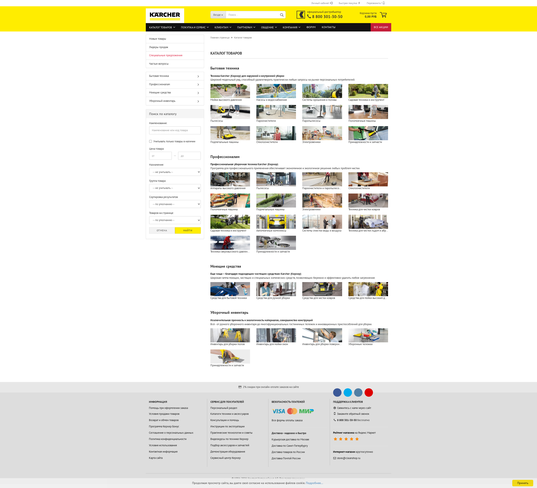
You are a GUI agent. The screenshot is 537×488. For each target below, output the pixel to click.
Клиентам (221, 27)
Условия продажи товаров (164, 414)
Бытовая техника (224, 68)
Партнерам (244, 27)
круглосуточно (353, 452)
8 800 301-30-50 (327, 16)
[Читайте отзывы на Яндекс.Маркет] (346, 439)
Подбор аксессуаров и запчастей (229, 445)
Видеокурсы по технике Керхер (229, 439)
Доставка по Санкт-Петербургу (290, 445)
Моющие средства (225, 266)
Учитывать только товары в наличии (174, 141)
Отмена (162, 230)
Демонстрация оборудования (227, 451)
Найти (187, 230)
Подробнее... (314, 483)
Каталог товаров (160, 27)
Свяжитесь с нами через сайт (354, 408)
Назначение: (156, 164)
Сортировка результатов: (163, 197)
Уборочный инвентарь (229, 312)
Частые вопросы (159, 63)
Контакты (328, 27)
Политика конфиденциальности (167, 439)
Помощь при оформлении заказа (168, 408)
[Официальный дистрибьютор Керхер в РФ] (301, 14)
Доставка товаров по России (288, 452)
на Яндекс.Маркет (354, 432)
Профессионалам (225, 156)
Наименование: (158, 123)
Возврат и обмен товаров (164, 420)
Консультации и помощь (224, 420)
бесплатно (353, 420)
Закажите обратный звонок (353, 414)
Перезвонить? (374, 3)
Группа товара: (157, 181)
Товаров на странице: (161, 213)
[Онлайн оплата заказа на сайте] (293, 411)
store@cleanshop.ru (348, 458)
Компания (290, 27)
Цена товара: (156, 148)
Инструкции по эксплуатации (227, 426)
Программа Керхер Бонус (164, 426)
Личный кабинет (320, 3)
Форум (310, 27)
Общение (267, 27)
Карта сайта (156, 458)
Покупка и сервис (193, 27)
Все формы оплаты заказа (287, 420)
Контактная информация (163, 451)
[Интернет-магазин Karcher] (165, 21)
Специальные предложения (165, 55)
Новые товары (157, 39)
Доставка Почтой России (286, 458)
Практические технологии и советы (231, 432)
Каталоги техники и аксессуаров (229, 414)
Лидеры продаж (158, 47)
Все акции (381, 27)
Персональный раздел (223, 408)
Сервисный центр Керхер (225, 458)
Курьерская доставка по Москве (290, 439)
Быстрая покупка (348, 3)
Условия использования (163, 445)
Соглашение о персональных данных (171, 432)
